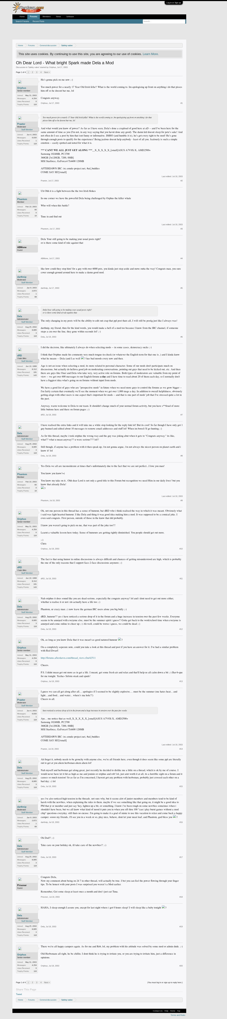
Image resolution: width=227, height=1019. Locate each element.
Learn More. (151, 54)
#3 (182, 229)
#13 (181, 681)
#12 (181, 629)
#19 (181, 926)
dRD (19, 355)
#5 (182, 288)
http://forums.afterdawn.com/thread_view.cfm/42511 (68, 657)
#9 (182, 500)
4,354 (34, 98)
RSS (183, 1011)
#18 (181, 897)
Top (178, 1011)
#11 (181, 578)
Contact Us (158, 1011)
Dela (19, 316)
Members (47, 16)
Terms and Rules (178, 1015)
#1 (182, 103)
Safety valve (33, 67)
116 (35, 104)
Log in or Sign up (174, 3)
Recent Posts (38, 21)
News (58, 16)
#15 (181, 786)
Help (166, 1011)
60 (36, 210)
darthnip (21, 277)
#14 (181, 749)
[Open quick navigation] (180, 45)
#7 (182, 415)
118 (35, 144)
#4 (182, 258)
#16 (181, 822)
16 (36, 216)
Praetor (21, 124)
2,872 (34, 291)
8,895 (34, 330)
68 (36, 297)
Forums (33, 16)
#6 (182, 337)
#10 (181, 549)
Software (70, 16)
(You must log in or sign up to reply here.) (165, 982)
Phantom (22, 199)
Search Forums (22, 21)
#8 (182, 456)
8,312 (34, 369)
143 (35, 375)
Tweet (19, 994)
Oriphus (52, 67)
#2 (182, 181)
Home (22, 16)
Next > (47, 72)
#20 (181, 966)
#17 (181, 857)
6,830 (34, 138)
